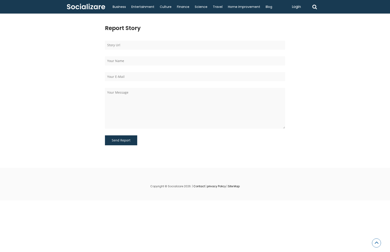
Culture (166, 7)
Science (201, 7)
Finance (183, 7)
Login (296, 6)
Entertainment (142, 7)
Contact (199, 186)
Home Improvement (244, 7)
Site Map (234, 186)
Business (119, 7)
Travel (218, 7)
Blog (269, 7)
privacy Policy (216, 186)
